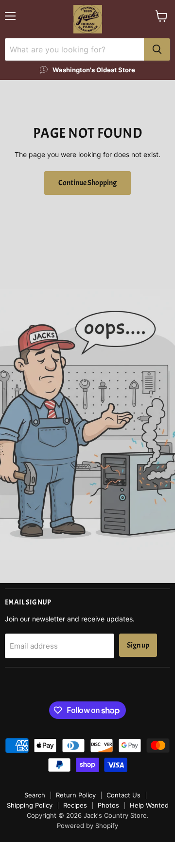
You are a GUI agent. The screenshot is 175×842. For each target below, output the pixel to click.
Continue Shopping (87, 183)
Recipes (75, 805)
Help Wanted (149, 805)
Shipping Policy (29, 805)
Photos (108, 805)
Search (34, 795)
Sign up (138, 645)
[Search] (157, 49)
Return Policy (76, 795)
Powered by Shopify (87, 825)
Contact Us (123, 795)
